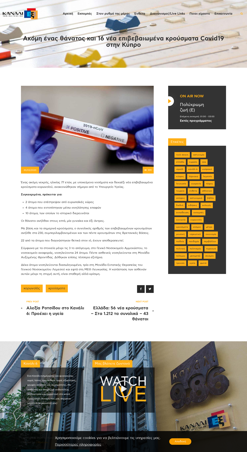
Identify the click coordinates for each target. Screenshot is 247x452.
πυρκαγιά (211, 249)
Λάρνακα (193, 176)
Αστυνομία (198, 155)
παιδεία (180, 241)
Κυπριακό (207, 169)
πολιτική (180, 249)
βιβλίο (210, 198)
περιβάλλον (210, 241)
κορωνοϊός (32, 288)
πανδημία (194, 241)
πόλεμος (180, 256)
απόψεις (180, 198)
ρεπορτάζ (195, 256)
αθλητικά (207, 191)
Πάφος (209, 184)
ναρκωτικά (195, 234)
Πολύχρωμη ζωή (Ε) (192, 107)
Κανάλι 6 (192, 169)
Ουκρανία (196, 184)
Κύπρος (180, 176)
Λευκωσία (181, 184)
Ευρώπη (193, 162)
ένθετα (193, 191)
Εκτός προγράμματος (196, 120)
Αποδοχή (180, 441)
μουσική (180, 234)
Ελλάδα (180, 162)
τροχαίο (180, 263)
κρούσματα (56, 288)
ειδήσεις (192, 205)
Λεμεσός (207, 176)
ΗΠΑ (204, 162)
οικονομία (211, 234)
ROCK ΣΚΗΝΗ (182, 155)
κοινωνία (181, 220)
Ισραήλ (179, 169)
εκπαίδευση (182, 212)
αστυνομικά (196, 198)
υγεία (192, 263)
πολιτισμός (195, 249)
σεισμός (209, 256)
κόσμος (197, 227)
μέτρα (209, 227)
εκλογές (206, 205)
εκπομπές (198, 212)
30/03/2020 (30, 170)
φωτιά (203, 263)
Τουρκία (180, 191)
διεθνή (179, 205)
